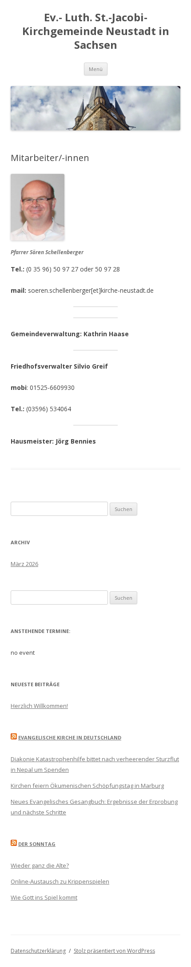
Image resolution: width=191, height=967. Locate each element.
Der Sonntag (37, 844)
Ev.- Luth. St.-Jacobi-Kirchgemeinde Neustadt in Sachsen (95, 31)
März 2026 (24, 564)
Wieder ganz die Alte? (40, 865)
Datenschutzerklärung (38, 951)
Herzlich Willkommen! (39, 706)
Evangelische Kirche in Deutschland (69, 737)
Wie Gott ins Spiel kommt (44, 897)
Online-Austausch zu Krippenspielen (60, 881)
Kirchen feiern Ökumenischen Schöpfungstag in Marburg (87, 786)
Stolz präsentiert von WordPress (114, 951)
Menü (96, 69)
